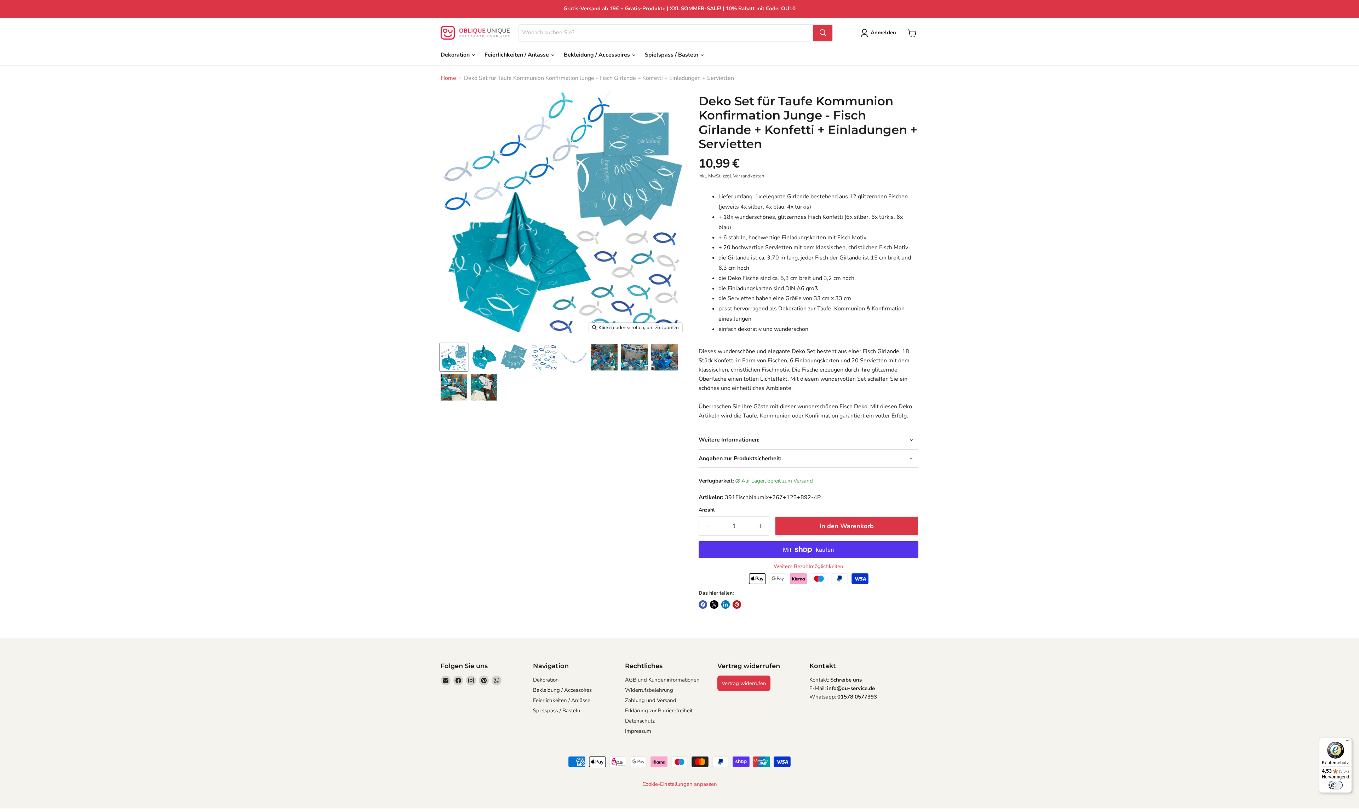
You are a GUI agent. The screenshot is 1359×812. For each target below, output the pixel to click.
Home (448, 78)
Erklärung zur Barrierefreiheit (659, 710)
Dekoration (456, 55)
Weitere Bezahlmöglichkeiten (808, 566)
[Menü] (1347, 742)
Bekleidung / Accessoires (597, 55)
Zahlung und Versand (650, 700)
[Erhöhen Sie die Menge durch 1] (760, 526)
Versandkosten (748, 176)
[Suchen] (822, 33)
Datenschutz (640, 720)
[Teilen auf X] (714, 604)
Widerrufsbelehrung (649, 690)
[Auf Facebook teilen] (703, 604)
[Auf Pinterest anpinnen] (737, 604)
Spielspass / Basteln (672, 55)
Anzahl (707, 510)
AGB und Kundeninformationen (662, 679)
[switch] (1336, 785)
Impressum (638, 731)
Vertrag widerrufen (744, 683)
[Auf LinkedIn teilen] (725, 604)
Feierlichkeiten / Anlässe (517, 55)
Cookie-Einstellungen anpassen (679, 784)
